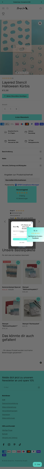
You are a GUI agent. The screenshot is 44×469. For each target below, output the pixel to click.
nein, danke (22, 242)
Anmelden (22, 239)
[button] (35, 234)
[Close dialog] (31, 222)
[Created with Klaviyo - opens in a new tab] (22, 247)
